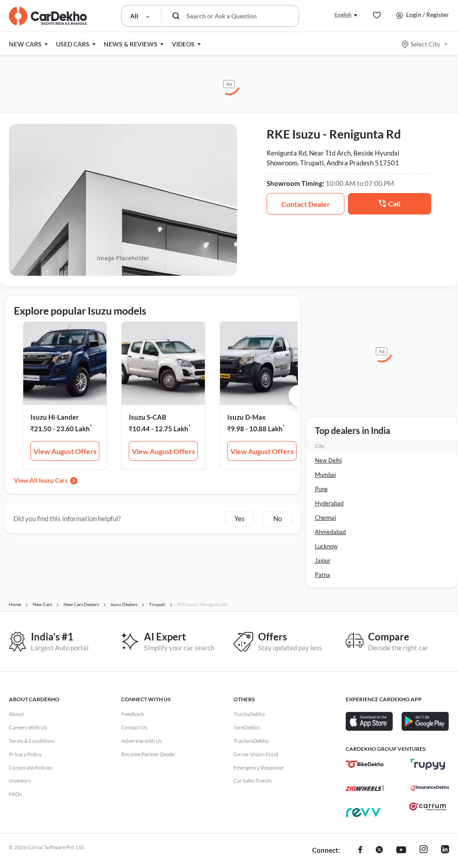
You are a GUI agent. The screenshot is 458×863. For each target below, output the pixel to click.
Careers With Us (28, 727)
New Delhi (328, 460)
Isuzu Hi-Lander (54, 417)
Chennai (325, 517)
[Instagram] (424, 850)
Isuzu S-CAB (147, 417)
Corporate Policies (30, 767)
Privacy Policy (25, 754)
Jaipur (323, 560)
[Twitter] (379, 850)
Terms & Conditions (32, 740)
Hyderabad (329, 503)
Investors (20, 780)
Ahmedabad (330, 531)
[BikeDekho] (365, 764)
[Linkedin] (445, 850)
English (343, 14)
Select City (425, 44)
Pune (321, 489)
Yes (239, 518)
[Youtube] (401, 850)
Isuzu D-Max (246, 417)
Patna (322, 574)
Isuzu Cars (53, 480)
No (277, 518)
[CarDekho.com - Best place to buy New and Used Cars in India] (48, 16)
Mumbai (325, 474)
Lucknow (326, 546)
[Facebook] (360, 850)
